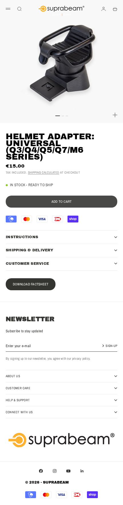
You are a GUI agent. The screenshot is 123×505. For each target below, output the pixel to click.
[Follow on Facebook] (41, 471)
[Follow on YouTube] (68, 471)
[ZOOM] (115, 115)
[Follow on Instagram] (54, 471)
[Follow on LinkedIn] (82, 471)
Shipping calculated (43, 172)
